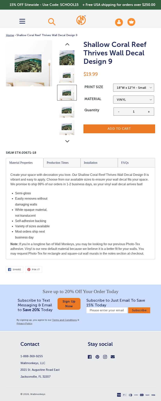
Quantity (91, 110)
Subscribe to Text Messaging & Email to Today (35, 305)
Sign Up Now (69, 304)
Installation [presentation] (90, 162)
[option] (67, 58)
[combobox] (51, 22)
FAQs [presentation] (125, 162)
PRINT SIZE (93, 87)
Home (10, 35)
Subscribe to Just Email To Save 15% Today (115, 302)
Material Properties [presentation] (21, 162)
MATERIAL (92, 99)
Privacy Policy (24, 323)
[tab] (24, 162)
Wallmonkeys (37, 394)
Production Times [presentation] (58, 162)
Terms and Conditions (64, 320)
